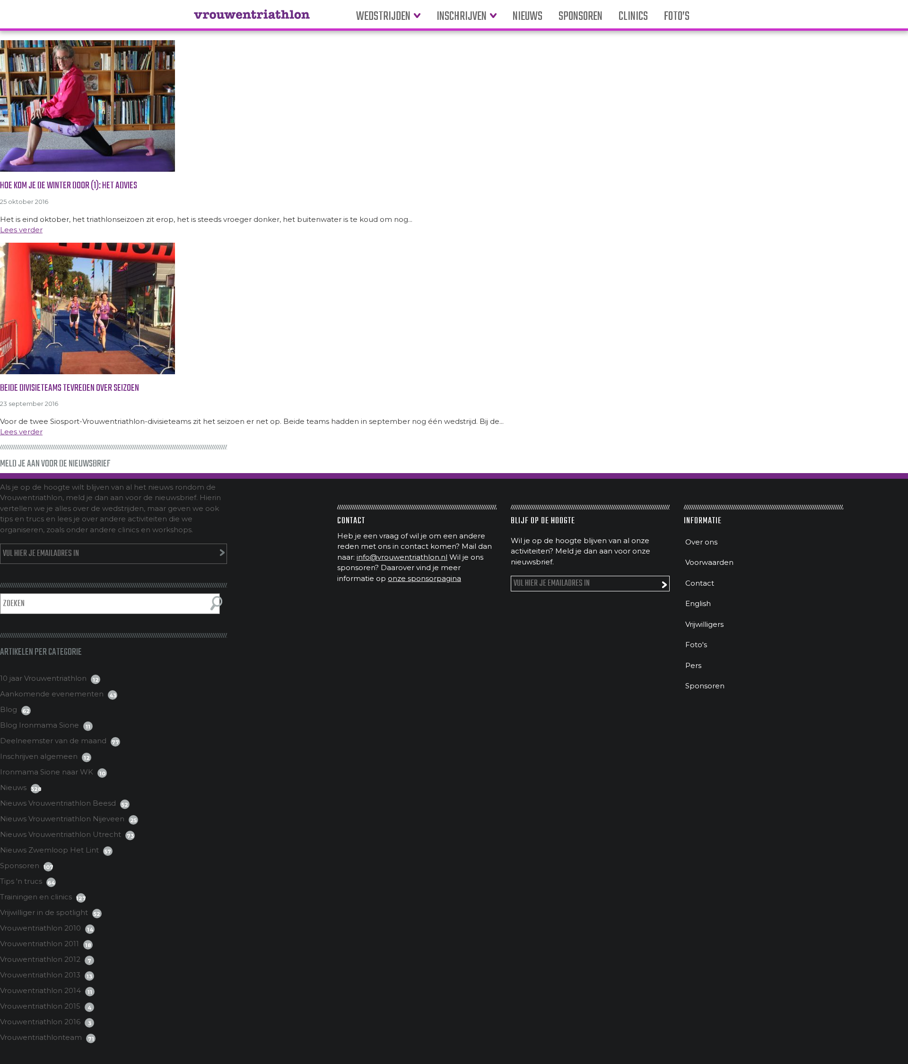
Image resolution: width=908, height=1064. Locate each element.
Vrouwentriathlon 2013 (40, 974)
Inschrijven (462, 17)
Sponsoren (580, 17)
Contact (699, 583)
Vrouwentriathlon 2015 (40, 1006)
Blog (8, 709)
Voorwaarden (709, 562)
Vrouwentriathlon (252, 18)
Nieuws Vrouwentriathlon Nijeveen (62, 818)
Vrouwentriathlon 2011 (39, 943)
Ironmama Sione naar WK (46, 771)
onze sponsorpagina (424, 578)
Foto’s (677, 17)
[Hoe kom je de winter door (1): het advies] (454, 106)
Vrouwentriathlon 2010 (40, 927)
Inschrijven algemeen (39, 756)
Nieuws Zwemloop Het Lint (49, 849)
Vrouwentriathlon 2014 (40, 990)
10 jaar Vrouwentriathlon (43, 678)
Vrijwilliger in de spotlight (44, 912)
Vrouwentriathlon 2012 (40, 959)
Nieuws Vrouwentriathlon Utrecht (60, 834)
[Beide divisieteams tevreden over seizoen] (454, 308)
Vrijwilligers (704, 624)
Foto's (696, 644)
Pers (693, 665)
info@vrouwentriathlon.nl (402, 557)
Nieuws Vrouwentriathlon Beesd (58, 803)
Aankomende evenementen (52, 693)
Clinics (633, 17)
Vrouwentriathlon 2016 (40, 1021)
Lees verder (21, 229)
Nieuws (527, 17)
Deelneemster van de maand (53, 740)
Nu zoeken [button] (216, 603)
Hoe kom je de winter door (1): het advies (68, 185)
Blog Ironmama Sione (39, 725)
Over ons (701, 541)
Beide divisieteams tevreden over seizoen (69, 388)
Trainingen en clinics (36, 896)
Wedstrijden (383, 17)
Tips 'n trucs (21, 881)
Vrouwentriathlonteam (41, 1037)
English (698, 603)
